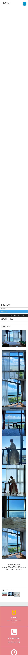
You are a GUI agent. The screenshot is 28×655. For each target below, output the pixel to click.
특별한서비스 (4, 311)
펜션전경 (3, 308)
